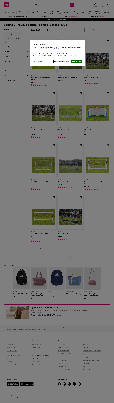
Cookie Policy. (58, 49)
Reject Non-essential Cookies (61, 61)
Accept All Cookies (76, 61)
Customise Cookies (37, 61)
